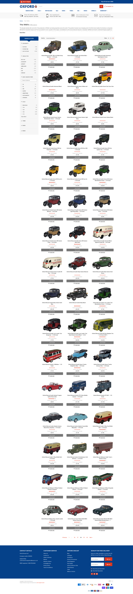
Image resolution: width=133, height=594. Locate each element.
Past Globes (70, 563)
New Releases (48, 10)
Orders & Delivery (47, 557)
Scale (39, 10)
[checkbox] (30, 47)
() (109, 6)
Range (63, 10)
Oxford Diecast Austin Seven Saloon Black (102, 117)
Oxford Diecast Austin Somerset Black (52, 86)
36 (110, 38)
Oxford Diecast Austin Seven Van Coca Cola (103, 86)
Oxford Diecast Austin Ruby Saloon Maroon (77, 271)
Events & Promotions (72, 559)
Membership (103, 10)
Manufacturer (29, 10)
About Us (46, 553)
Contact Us (46, 555)
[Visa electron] (92, 591)
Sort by (43, 38)
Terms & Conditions (48, 567)
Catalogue (69, 555)
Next (91, 537)
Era (78, 10)
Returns (45, 559)
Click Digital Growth (40, 582)
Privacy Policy (47, 565)
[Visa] (89, 591)
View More (23, 116)
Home (21, 21)
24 (108, 38)
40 (87, 537)
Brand (85, 10)
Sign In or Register (26, 1)
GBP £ (110, 581)
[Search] (101, 6)
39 (84, 537)
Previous (65, 537)
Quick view (52, 67)
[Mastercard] (95, 591)
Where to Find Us (71, 571)
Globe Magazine (71, 561)
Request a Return (47, 561)
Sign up (108, 559)
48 (113, 38)
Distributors (70, 557)
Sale (57, 10)
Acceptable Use (47, 563)
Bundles (94, 10)
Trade (68, 569)
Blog (68, 553)
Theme (71, 10)
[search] (68, 6)
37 (77, 537)
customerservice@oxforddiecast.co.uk (29, 560)
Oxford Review (70, 567)
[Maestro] (98, 591)
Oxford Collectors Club (72, 565)
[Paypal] (101, 591)
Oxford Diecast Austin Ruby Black (77, 302)
